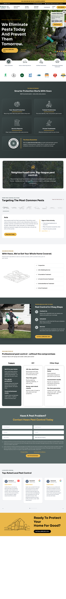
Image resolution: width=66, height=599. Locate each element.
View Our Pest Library (57, 199)
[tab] (32, 508)
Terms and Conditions (39, 452)
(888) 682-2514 (7, 3)
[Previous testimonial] (3, 509)
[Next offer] (64, 1)
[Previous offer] (2, 1)
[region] (33, 1)
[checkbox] (2, 441)
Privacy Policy (24, 452)
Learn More (45, 231)
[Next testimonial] (63, 509)
